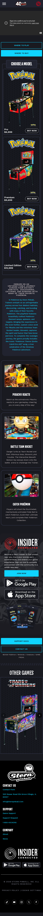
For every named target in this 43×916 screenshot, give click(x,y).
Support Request (10, 818)
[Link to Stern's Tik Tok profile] (7, 902)
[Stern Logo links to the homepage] (21, 853)
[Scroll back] (3, 715)
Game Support (9, 813)
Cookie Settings (31, 890)
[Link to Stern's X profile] (29, 902)
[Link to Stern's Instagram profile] (21, 902)
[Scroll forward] (39, 715)
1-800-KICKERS (10, 822)
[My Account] (38, 3)
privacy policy (10, 890)
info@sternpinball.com (13, 801)
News (5, 839)
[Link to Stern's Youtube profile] (14, 902)
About (5, 834)
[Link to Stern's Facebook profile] (36, 902)
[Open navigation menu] (4, 4)
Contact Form (9, 789)
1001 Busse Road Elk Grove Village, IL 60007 (20, 795)
